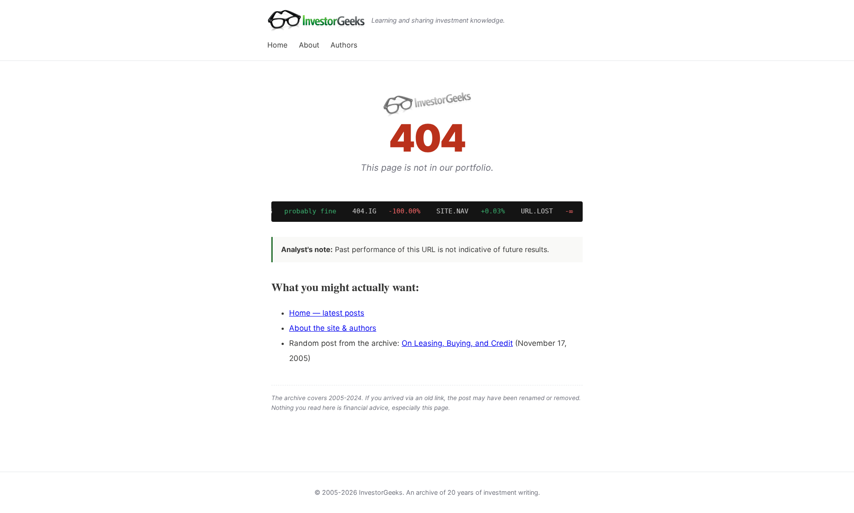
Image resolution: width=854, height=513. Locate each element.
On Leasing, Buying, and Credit (457, 343)
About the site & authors (332, 328)
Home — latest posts (326, 313)
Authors (343, 44)
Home (277, 44)
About (309, 44)
